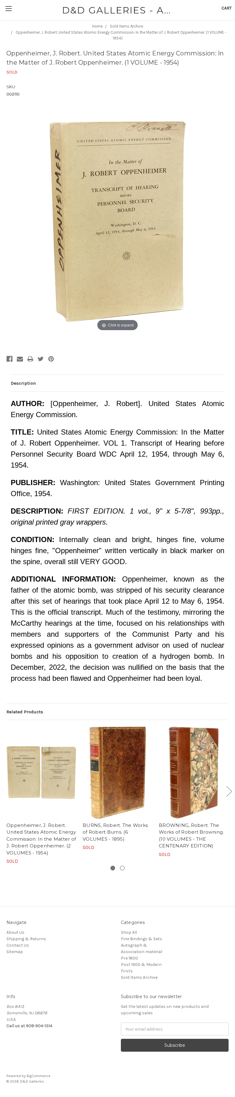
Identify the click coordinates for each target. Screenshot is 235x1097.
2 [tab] (122, 868)
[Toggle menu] (8, 8)
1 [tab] (112, 868)
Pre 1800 (129, 958)
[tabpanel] (41, 795)
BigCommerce (38, 1076)
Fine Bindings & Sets (141, 938)
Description (23, 383)
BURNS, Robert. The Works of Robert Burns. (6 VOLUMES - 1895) (115, 832)
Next (229, 791)
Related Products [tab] (24, 711)
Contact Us (17, 945)
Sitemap (14, 951)
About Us (15, 932)
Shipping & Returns (26, 938)
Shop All (129, 932)
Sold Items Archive (139, 977)
